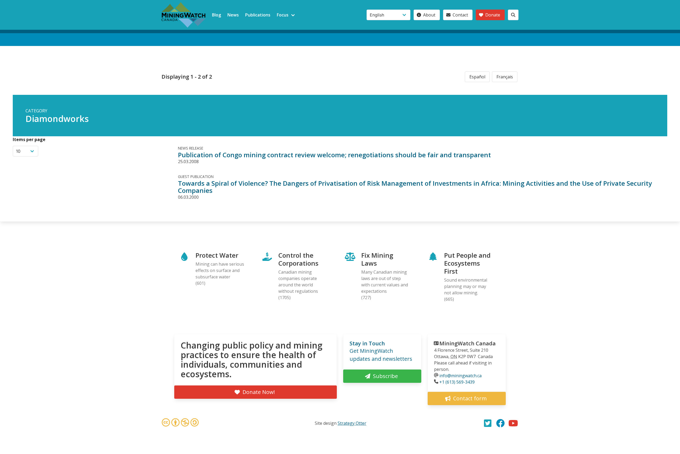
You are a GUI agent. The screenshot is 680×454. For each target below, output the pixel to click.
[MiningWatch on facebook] (500, 423)
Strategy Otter (352, 423)
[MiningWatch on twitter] (487, 423)
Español (477, 77)
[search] (513, 15)
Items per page (29, 139)
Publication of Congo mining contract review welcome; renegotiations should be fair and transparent (334, 154)
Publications (257, 15)
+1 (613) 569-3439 (457, 382)
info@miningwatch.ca (460, 376)
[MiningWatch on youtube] (513, 423)
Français (504, 77)
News (233, 15)
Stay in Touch (367, 343)
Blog (216, 15)
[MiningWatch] (183, 15)
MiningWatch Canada (467, 343)
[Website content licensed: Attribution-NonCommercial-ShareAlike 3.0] (180, 423)
